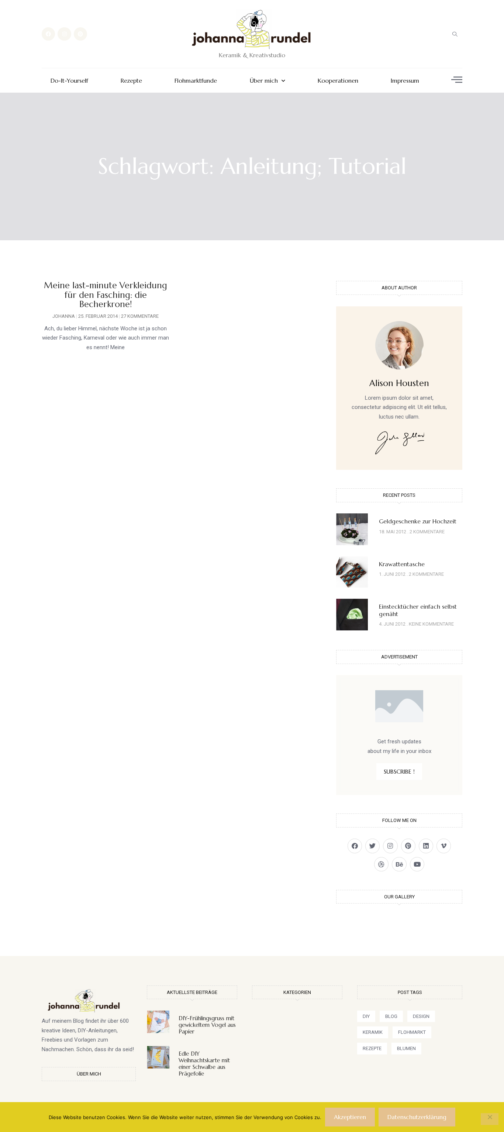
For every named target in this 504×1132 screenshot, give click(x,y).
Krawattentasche (402, 564)
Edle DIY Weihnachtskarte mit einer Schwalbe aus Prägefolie (204, 1063)
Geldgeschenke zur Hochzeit (417, 521)
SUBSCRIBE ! (399, 771)
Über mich (264, 80)
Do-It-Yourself (69, 80)
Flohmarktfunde (196, 80)
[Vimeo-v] (443, 846)
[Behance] (399, 864)
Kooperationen (338, 80)
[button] (455, 34)
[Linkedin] (426, 846)
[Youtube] (417, 864)
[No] (489, 1119)
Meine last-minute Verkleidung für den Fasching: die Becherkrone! (105, 294)
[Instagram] (64, 34)
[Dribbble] (381, 864)
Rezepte (131, 80)
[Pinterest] (80, 34)
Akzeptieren (350, 1117)
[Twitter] (372, 846)
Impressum (405, 80)
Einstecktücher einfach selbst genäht (418, 610)
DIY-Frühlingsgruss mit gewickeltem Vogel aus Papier (207, 1025)
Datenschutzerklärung (416, 1117)
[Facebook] (48, 34)
